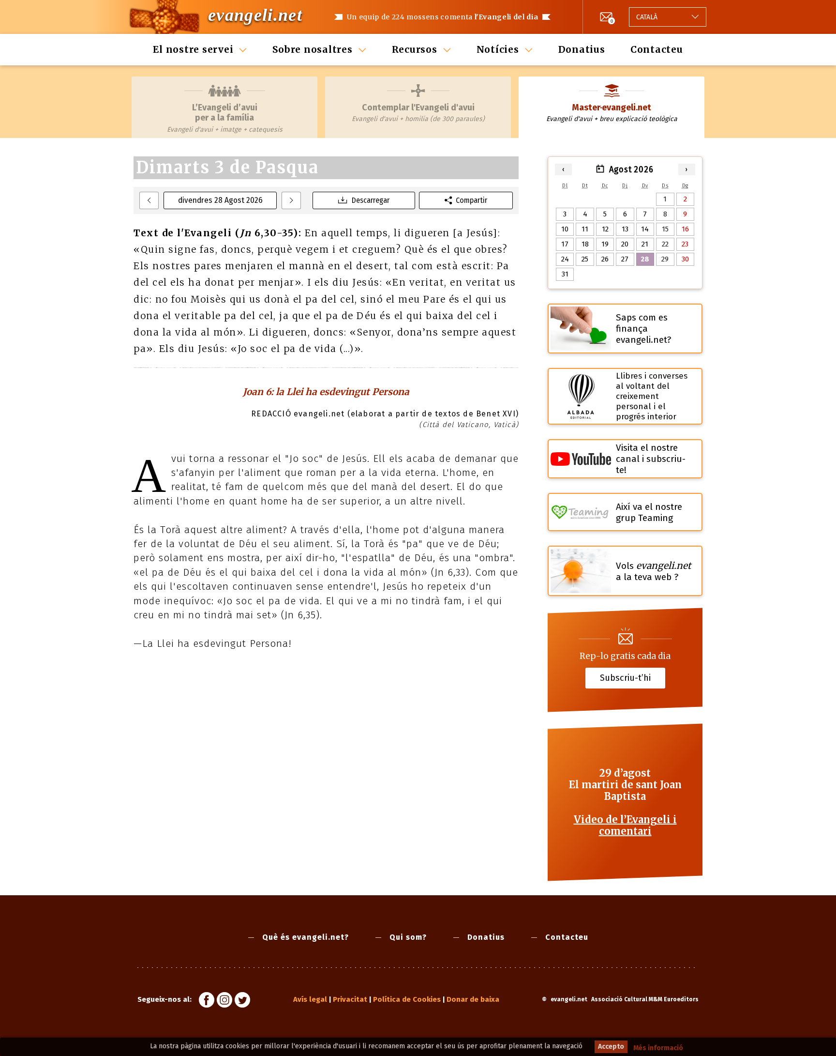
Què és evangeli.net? (305, 937)
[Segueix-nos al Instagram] (224, 1001)
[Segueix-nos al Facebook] (206, 1001)
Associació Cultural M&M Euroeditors (645, 999)
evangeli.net (255, 15)
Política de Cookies (407, 999)
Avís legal (310, 999)
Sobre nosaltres (312, 49)
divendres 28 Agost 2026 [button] (220, 200)
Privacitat (350, 999)
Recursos (414, 49)
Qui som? (408, 937)
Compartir (471, 200)
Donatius (581, 49)
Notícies (498, 49)
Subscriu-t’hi (625, 678)
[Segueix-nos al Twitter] (242, 1001)
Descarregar (370, 200)
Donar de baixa (473, 999)
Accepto (611, 1046)
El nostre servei (193, 49)
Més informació (658, 1048)
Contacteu (656, 49)
